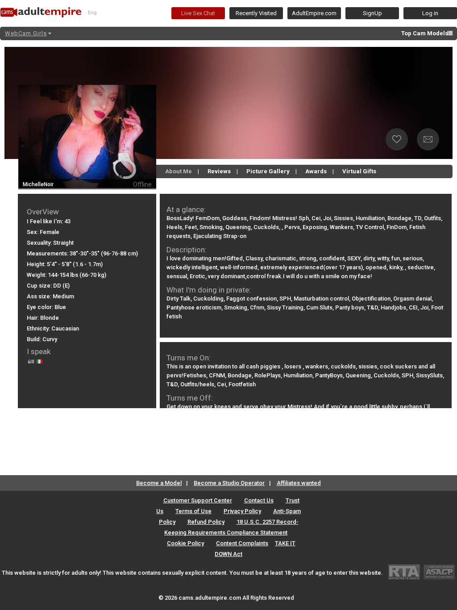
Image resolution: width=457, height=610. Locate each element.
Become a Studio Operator (229, 483)
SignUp (372, 13)
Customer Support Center (197, 500)
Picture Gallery (268, 171)
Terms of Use (193, 511)
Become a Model (159, 483)
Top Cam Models (424, 33)
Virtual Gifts (359, 171)
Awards (316, 171)
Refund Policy (205, 521)
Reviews (219, 171)
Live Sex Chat (198, 13)
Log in (430, 13)
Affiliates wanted (299, 483)
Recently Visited (256, 13)
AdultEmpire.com (314, 13)
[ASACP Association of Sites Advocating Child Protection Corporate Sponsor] (439, 572)
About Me (178, 171)
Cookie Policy (185, 543)
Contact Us (259, 500)
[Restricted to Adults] (404, 572)
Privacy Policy (242, 511)
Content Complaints (242, 543)
